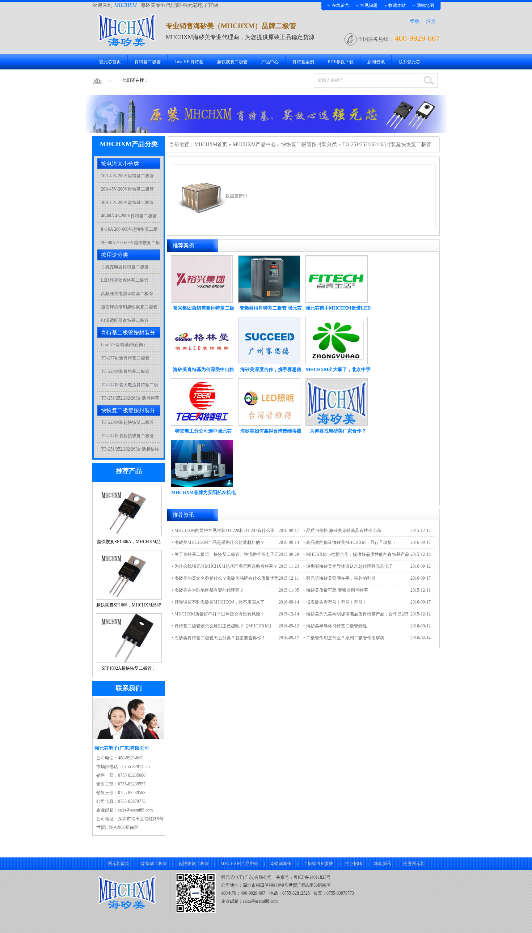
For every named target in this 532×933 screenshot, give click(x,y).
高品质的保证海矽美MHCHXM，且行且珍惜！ (351, 542)
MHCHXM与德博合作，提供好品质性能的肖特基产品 (357, 554)
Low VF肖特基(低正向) (123, 344)
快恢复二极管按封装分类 (309, 144)
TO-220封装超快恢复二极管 (127, 422)
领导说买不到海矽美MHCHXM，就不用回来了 (219, 602)
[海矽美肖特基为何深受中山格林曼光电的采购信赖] (202, 362)
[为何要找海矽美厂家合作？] (336, 424)
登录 (414, 21)
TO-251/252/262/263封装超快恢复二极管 (386, 144)
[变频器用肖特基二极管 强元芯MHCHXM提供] (269, 301)
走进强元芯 (414, 863)
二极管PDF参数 (318, 863)
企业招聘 (353, 863)
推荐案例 (183, 245)
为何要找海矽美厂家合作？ (338, 431)
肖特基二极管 (148, 61)
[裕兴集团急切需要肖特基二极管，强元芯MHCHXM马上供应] (202, 301)
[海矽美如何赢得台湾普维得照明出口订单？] (269, 424)
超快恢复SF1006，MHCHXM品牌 (128, 605)
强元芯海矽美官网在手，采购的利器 (341, 578)
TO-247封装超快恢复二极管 (127, 435)
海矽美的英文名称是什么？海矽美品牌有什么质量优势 (226, 578)
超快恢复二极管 (232, 61)
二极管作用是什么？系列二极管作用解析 (345, 637)
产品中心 (270, 61)
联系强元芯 (409, 61)
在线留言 (340, 5)
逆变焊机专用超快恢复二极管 (129, 307)
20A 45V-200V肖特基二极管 (127, 189)
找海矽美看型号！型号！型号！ (336, 602)
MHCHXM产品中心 (254, 144)
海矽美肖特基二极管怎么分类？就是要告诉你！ (220, 637)
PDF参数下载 (341, 61)
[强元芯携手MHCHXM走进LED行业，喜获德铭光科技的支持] (336, 301)
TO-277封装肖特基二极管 (125, 358)
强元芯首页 (110, 61)
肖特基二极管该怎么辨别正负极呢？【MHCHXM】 (223, 626)
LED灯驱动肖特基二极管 (124, 280)
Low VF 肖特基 (188, 61)
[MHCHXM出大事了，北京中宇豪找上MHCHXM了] (336, 362)
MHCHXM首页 (210, 144)
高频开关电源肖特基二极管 (127, 293)
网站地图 (425, 5)
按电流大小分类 (120, 164)
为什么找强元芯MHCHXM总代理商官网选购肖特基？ (226, 566)
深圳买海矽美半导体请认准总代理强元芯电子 (349, 566)
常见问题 (368, 5)
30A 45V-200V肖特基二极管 (127, 202)
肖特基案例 (303, 61)
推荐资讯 (183, 515)
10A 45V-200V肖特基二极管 (127, 175)
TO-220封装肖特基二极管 (125, 371)
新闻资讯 (376, 61)
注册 (431, 21)
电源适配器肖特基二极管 (125, 320)
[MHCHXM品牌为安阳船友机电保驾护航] (202, 485)
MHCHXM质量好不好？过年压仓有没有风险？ (219, 614)
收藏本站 (397, 5)
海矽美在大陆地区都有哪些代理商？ (209, 590)
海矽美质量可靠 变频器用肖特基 (337, 590)
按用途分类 (114, 255)
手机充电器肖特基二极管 (125, 266)
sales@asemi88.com (260, 901)
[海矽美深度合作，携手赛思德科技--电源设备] (269, 362)
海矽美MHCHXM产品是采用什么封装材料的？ (219, 542)
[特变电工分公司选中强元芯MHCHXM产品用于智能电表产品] (202, 424)
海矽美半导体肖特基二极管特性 (336, 626)
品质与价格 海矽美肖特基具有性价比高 (343, 530)
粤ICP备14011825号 (312, 877)
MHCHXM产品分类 (129, 144)
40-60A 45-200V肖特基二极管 (129, 215)
